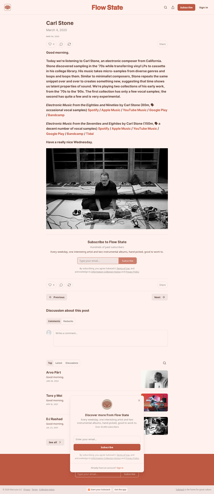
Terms (35, 489)
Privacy (27, 489)
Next (157, 297)
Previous (59, 297)
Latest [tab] (58, 362)
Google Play (158, 110)
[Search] (165, 7)
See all (53, 442)
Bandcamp (56, 115)
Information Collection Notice (106, 458)
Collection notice (47, 489)
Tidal (90, 134)
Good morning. (55, 377)
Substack (180, 489)
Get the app (120, 489)
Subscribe (186, 7)
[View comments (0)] (61, 44)
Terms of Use (123, 454)
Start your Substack (100, 489)
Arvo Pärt (53, 372)
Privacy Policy (132, 458)
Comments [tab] (54, 321)
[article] (107, 379)
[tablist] (60, 321)
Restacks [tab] (68, 321)
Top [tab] (50, 362)
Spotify (93, 110)
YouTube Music (135, 110)
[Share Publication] (173, 7)
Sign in (203, 7)
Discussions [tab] (72, 362)
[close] (139, 400)
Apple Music (110, 110)
